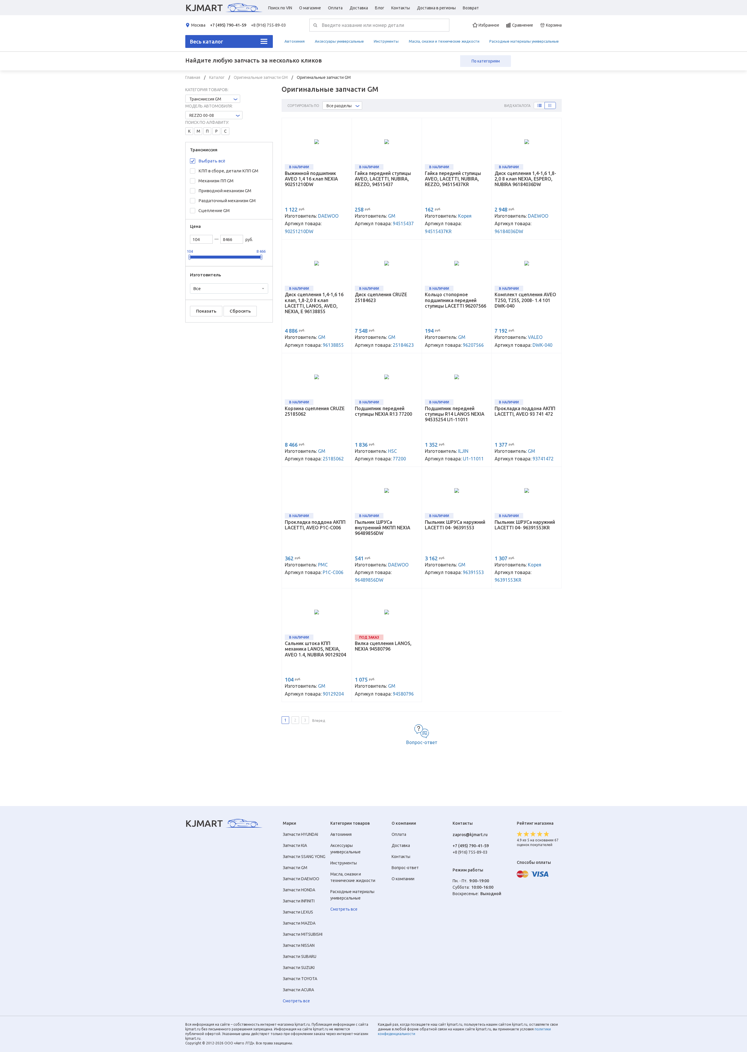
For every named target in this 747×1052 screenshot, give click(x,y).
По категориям (486, 61)
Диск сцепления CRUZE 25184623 (381, 297)
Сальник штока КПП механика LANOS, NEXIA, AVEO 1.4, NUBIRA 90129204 (315, 649)
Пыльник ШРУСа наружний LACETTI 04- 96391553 (455, 524)
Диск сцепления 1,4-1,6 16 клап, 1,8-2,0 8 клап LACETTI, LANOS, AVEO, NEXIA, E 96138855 (314, 303)
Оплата (335, 8)
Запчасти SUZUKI (299, 967)
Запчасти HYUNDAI (300, 834)
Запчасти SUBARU (299, 956)
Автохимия (295, 41)
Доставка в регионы (436, 8)
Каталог (217, 77)
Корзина (554, 25)
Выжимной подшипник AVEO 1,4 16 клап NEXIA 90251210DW (311, 179)
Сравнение (522, 25)
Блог (379, 8)
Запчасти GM (295, 867)
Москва (198, 25)
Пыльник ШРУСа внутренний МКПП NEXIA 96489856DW (382, 527)
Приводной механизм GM (224, 190)
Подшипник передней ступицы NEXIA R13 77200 (383, 411)
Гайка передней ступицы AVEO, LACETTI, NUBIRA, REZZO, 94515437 (383, 179)
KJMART (204, 7)
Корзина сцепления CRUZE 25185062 (315, 411)
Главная (193, 77)
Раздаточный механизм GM (227, 200)
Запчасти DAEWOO (301, 878)
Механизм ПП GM (215, 180)
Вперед (318, 720)
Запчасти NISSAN (299, 945)
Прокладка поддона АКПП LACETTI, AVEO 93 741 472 (525, 411)
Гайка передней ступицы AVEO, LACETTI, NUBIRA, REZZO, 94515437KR (453, 179)
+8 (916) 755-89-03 (268, 25)
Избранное (489, 25)
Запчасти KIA (295, 845)
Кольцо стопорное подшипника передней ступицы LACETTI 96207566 (455, 300)
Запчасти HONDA (299, 890)
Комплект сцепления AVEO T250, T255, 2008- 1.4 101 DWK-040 (525, 300)
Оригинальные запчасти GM (261, 77)
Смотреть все (296, 1001)
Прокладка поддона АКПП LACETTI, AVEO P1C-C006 (315, 524)
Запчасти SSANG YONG (304, 856)
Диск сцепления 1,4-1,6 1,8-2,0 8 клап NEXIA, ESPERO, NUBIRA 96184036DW (525, 179)
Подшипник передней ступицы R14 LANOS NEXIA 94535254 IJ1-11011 (454, 414)
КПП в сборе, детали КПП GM (228, 170)
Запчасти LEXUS (298, 912)
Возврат (471, 8)
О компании (403, 878)
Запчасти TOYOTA (300, 978)
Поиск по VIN (280, 8)
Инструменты (386, 41)
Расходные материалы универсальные (524, 41)
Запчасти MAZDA (299, 923)
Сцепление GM (214, 210)
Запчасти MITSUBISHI (302, 934)
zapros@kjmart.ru (470, 834)
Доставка (359, 8)
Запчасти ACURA (298, 989)
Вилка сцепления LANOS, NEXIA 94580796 (383, 646)
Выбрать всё (211, 160)
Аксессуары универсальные (339, 41)
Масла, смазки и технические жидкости (444, 41)
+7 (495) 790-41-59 (228, 25)
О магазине (310, 8)
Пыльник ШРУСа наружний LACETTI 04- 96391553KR (525, 524)
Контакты (400, 8)
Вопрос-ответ (421, 742)
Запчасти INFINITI (299, 901)
